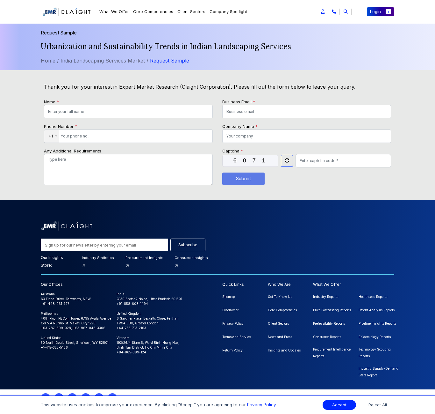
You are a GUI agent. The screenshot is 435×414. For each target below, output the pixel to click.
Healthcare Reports (373, 297)
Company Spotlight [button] (228, 11)
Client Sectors (191, 11)
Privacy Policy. (262, 404)
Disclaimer (230, 310)
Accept (339, 405)
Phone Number (60, 126)
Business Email (238, 101)
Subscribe (187, 244)
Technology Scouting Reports (375, 352)
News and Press (280, 337)
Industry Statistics (98, 257)
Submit (243, 178)
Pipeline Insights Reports (377, 323)
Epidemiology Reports (375, 337)
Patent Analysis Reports (377, 310)
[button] (322, 12)
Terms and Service (236, 337)
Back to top (15, 389)
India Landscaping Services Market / (105, 60)
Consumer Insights (191, 257)
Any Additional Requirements (72, 150)
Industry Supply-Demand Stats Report (378, 371)
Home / (50, 60)
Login (375, 11)
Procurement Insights (144, 257)
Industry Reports (325, 297)
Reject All (377, 405)
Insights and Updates (284, 350)
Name (51, 101)
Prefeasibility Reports (329, 323)
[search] (345, 12)
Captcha (232, 150)
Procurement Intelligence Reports (332, 352)
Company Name (240, 126)
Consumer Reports (327, 337)
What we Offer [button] (114, 11)
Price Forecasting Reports (332, 310)
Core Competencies (153, 11)
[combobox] (51, 136)
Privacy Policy (233, 323)
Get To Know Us (280, 297)
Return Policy (232, 350)
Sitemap (228, 297)
